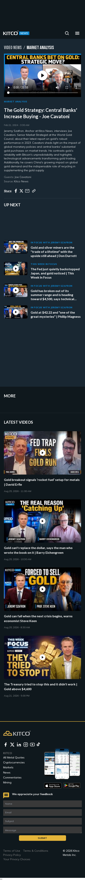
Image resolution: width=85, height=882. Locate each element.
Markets (8, 767)
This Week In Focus (44, 264)
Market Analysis (15, 101)
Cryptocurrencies (14, 762)
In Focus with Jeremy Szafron (51, 242)
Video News (13, 47)
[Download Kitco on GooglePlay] (71, 786)
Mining (7, 782)
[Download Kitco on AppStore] (52, 786)
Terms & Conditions (35, 851)
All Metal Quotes (14, 757)
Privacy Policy (12, 855)
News (6, 772)
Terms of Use (11, 851)
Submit (42, 837)
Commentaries (12, 777)
